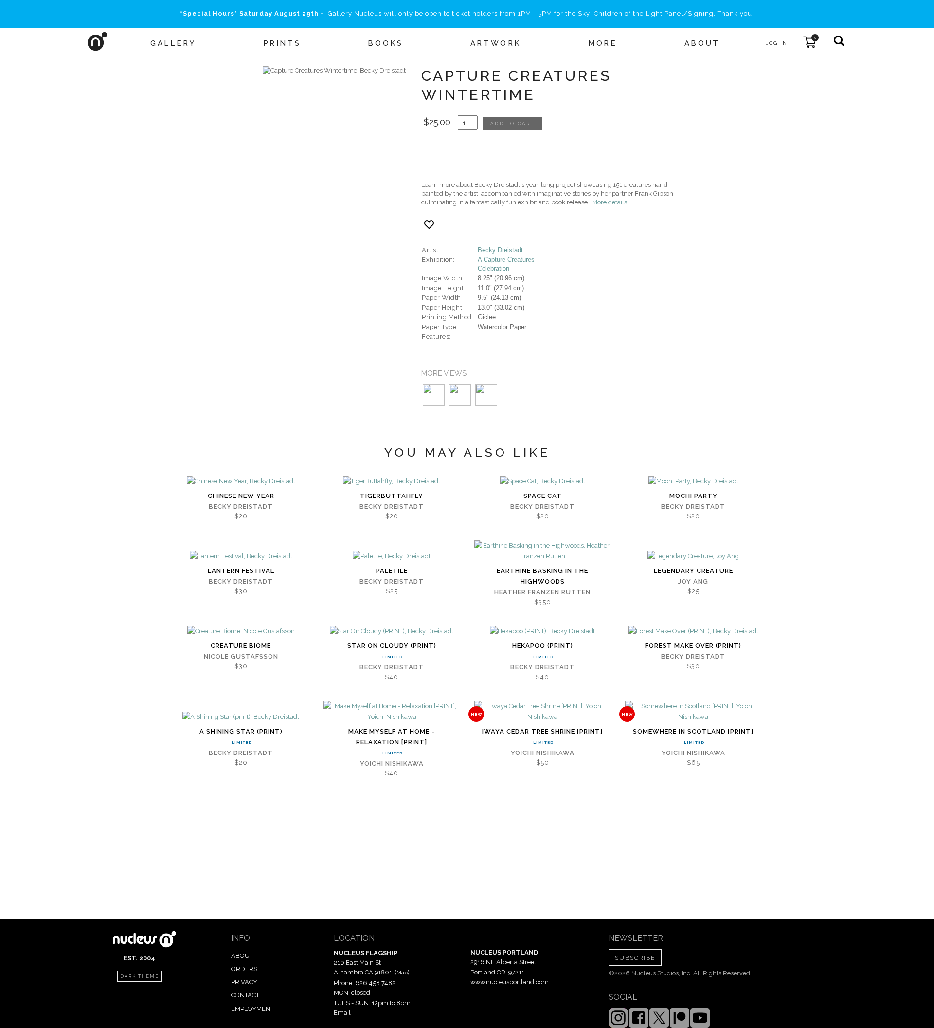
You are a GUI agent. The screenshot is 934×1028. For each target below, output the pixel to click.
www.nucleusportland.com (509, 982)
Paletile (392, 570)
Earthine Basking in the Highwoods (542, 576)
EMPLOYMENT (252, 1008)
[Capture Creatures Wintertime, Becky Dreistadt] (334, 70)
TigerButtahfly (391, 495)
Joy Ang (693, 581)
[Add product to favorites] (429, 225)
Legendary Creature (693, 570)
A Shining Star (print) (241, 731)
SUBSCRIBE (635, 958)
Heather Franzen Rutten (542, 592)
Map (402, 972)
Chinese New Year (241, 495)
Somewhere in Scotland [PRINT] (693, 731)
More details (609, 202)
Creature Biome (241, 645)
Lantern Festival (241, 570)
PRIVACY (244, 982)
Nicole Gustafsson (241, 656)
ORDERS (244, 969)
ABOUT (242, 955)
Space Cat (542, 495)
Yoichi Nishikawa (392, 763)
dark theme (139, 976)
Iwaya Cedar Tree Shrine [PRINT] (542, 731)
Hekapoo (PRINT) (542, 645)
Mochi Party (693, 495)
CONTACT (245, 995)
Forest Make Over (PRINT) (693, 645)
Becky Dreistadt (500, 250)
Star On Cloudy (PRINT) (391, 645)
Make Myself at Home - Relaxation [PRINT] (391, 737)
